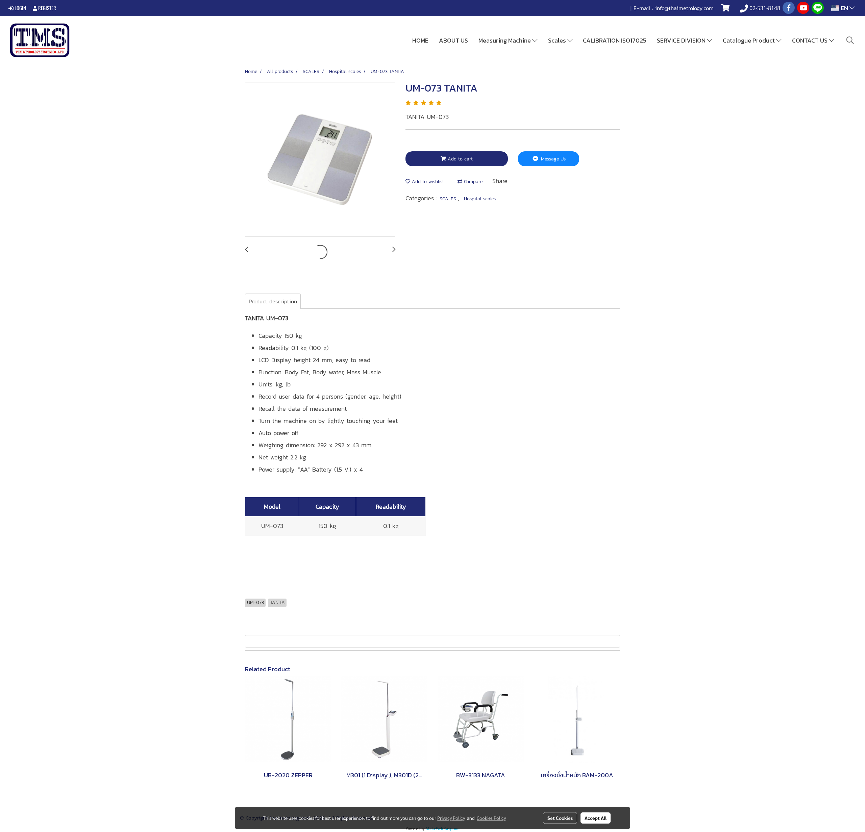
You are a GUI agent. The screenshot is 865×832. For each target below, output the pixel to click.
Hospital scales (480, 198)
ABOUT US (453, 40)
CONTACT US (810, 40)
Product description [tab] (273, 301)
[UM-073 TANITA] (320, 159)
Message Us (552, 158)
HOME (420, 40)
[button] (850, 40)
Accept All (596, 818)
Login (20, 8)
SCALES (449, 198)
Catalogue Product (749, 40)
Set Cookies (560, 818)
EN (844, 7)
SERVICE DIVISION (682, 40)
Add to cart (459, 158)
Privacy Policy (451, 818)
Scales (557, 40)
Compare (472, 181)
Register (46, 8)
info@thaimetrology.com (684, 8)
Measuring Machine (505, 40)
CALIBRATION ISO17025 (614, 40)
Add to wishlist (427, 181)
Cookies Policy (491, 818)
